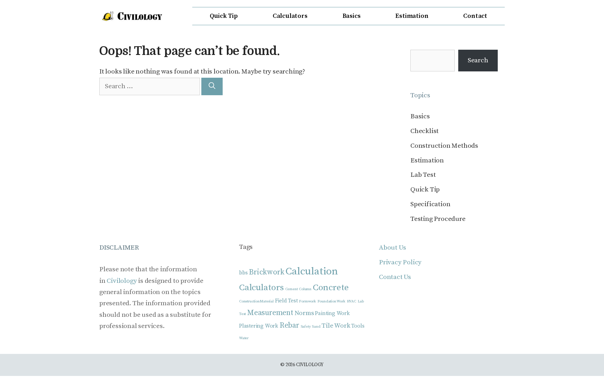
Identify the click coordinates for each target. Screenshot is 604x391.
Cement (291, 289)
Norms (304, 313)
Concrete (331, 287)
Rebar (289, 325)
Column (305, 289)
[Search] (212, 87)
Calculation (312, 271)
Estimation (411, 16)
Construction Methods (444, 146)
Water (244, 338)
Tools (357, 326)
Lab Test (423, 175)
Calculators (290, 16)
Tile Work (336, 326)
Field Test (286, 301)
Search (478, 60)
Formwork (307, 301)
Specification (430, 204)
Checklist (424, 131)
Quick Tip (224, 16)
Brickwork (266, 272)
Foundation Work (331, 301)
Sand (316, 326)
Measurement (270, 312)
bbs (243, 273)
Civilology (122, 281)
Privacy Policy (400, 262)
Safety (306, 326)
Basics (352, 16)
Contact (475, 16)
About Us (392, 248)
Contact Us (395, 277)
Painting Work (332, 313)
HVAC (351, 301)
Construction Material (256, 301)
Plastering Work (258, 326)
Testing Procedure (438, 219)
